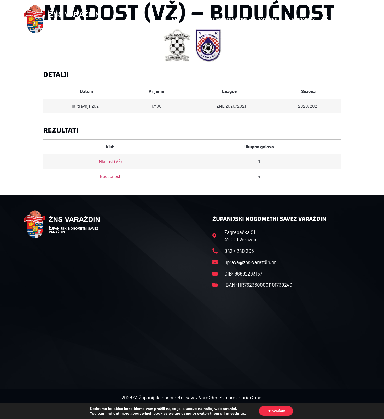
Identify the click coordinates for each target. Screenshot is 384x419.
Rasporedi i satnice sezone (218, 19)
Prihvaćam (276, 411)
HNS (176, 19)
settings (237, 413)
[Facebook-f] (326, 19)
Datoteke (267, 19)
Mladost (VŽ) (110, 161)
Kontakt (301, 19)
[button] (350, 19)
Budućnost (110, 176)
